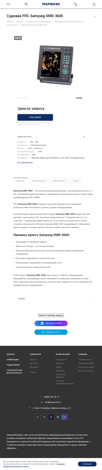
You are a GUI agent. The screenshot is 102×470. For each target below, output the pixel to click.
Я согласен (87, 464)
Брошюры (60, 363)
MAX (64, 417)
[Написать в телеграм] (51, 334)
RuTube (51, 417)
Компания (35, 354)
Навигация (12, 360)
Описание (20, 181)
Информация (63, 354)
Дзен (58, 417)
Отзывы (76, 181)
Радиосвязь (13, 365)
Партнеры (34, 367)
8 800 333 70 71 (51, 397)
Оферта (59, 367)
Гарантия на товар (86, 367)
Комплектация (59, 181)
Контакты (34, 363)
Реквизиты (60, 371)
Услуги (32, 372)
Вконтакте (37, 417)
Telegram (44, 417)
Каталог (11, 354)
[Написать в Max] (51, 323)
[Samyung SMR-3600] (55, 65)
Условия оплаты (85, 360)
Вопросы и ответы (86, 371)
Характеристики (38, 181)
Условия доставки (86, 363)
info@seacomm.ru (53, 402)
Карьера (33, 360)
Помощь (82, 354)
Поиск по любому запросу (51, 315)
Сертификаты (61, 360)
